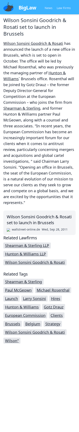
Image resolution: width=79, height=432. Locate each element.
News (48, 8)
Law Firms (64, 8)
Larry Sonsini (34, 298)
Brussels (12, 323)
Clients (57, 315)
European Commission (25, 315)
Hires (55, 298)
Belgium (32, 323)
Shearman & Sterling (21, 108)
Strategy (52, 323)
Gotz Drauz (53, 306)
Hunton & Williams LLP (25, 253)
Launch (11, 298)
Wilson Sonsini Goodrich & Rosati (33, 43)
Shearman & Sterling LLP (27, 245)
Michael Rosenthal (53, 290)
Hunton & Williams (22, 306)
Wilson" (12, 340)
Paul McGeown (18, 290)
